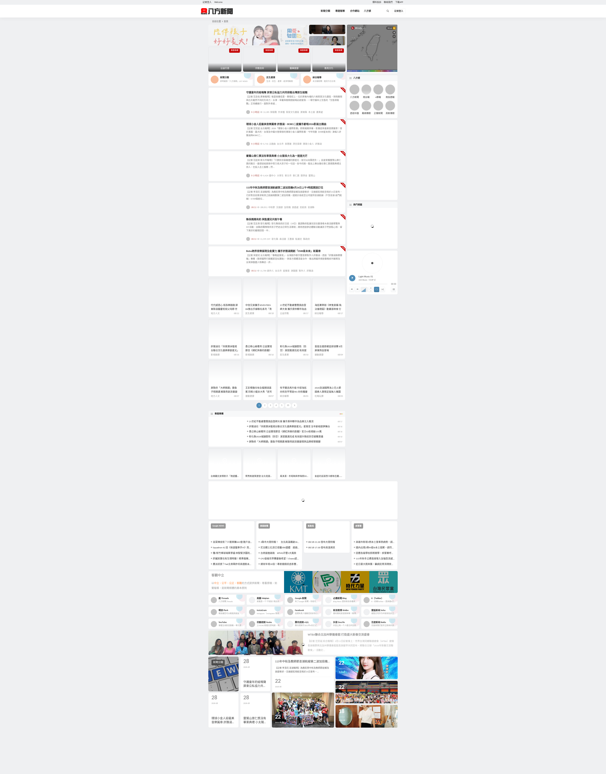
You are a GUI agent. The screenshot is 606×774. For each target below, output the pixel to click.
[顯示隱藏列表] (393, 289)
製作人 (302, 271)
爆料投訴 (376, 2)
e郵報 (378, 97)
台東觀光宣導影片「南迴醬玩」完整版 (226, 476)
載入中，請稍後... (222, 511)
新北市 (288, 176)
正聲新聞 (378, 113)
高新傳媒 (390, 113)
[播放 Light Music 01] (352, 278)
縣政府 (306, 239)
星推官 (286, 271)
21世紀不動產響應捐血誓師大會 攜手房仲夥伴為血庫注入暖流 (293, 309)
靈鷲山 (312, 176)
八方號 (367, 11)
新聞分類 (325, 11)
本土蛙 (311, 112)
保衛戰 (273, 112)
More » (340, 112)
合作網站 (354, 11)
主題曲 (272, 144)
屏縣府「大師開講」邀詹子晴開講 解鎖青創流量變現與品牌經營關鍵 (224, 392)
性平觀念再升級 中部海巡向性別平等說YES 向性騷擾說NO (293, 392)
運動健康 (319, 355)
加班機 (287, 207)
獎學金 (304, 176)
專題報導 (340, 11)
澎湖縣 (311, 207)
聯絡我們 (388, 2)
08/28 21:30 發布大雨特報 (321, 542)
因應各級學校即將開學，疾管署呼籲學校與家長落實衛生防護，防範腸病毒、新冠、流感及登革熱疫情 (375, 553)
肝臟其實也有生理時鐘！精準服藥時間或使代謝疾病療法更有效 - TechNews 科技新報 (232, 559)
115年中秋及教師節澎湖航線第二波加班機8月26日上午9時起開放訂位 (284, 188)
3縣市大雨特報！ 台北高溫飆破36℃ (280, 542)
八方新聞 (354, 97)
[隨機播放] (382, 289)
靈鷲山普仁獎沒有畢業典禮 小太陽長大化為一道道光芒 (276, 156)
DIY (268, 239)
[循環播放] (376, 289)
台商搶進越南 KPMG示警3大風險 (278, 553)
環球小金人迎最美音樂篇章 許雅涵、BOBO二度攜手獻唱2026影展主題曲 (286, 124)
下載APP (399, 2)
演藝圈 (294, 271)
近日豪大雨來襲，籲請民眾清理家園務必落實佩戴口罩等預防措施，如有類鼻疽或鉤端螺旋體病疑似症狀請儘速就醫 (375, 564)
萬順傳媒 (366, 113)
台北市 (280, 144)
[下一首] (357, 289)
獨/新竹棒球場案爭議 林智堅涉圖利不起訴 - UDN (232, 553)
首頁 (226, 21)
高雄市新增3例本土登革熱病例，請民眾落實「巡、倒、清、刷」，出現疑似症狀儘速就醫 (375, 542)
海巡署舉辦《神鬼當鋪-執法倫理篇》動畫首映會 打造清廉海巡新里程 (328, 309)
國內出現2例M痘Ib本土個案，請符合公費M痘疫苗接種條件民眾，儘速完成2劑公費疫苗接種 (375, 548)
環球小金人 (308, 144)
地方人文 (218, 94)
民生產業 (218, 190)
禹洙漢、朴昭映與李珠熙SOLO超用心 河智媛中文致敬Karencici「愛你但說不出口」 (295, 476)
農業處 (319, 112)
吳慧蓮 (288, 144)
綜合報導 (319, 313)
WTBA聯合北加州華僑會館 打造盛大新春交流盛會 (339, 634)
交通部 (279, 207)
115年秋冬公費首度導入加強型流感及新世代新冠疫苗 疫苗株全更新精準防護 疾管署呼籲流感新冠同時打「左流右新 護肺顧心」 (375, 559)
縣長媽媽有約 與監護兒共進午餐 (264, 219)
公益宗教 (218, 158)
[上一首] (351, 289)
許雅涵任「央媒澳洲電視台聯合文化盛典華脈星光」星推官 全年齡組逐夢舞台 (224, 350)
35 (288, 405)
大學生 (280, 176)
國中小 (272, 176)
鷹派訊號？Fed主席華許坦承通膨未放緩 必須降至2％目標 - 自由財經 (232, 564)
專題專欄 (219, 414)
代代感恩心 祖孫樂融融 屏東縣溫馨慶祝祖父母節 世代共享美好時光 (224, 309)
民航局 (303, 207)
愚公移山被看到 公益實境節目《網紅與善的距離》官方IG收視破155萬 (258, 350)
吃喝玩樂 (319, 396)
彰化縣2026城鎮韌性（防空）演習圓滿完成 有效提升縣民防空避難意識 (293, 350)
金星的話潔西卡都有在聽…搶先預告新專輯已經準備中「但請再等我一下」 (330, 476)
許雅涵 (318, 144)
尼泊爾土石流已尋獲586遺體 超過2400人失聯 (280, 548)
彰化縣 (275, 239)
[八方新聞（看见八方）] (217, 11)
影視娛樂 (218, 126)
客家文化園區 (292, 112)
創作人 (270, 271)
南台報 (366, 97)
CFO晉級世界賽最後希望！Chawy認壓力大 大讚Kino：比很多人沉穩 (280, 559)
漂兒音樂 (297, 144)
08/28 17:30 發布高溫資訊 (321, 548)
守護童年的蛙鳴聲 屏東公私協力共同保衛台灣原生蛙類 (276, 92)
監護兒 (298, 239)
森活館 (282, 239)
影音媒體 (215, 452)
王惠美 (290, 239)
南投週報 (390, 97)
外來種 (281, 112)
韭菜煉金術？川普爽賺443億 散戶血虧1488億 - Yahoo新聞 (232, 542)
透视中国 (354, 113)
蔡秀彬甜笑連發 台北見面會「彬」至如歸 (260, 476)
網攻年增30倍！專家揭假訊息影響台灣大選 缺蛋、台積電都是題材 (280, 564)
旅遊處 (295, 207)
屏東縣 (303, 112)
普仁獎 (296, 176)
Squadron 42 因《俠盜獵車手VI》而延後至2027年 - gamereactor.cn (232, 548)
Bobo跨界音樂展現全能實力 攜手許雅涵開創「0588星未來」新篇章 (283, 251)
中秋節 (271, 207)
